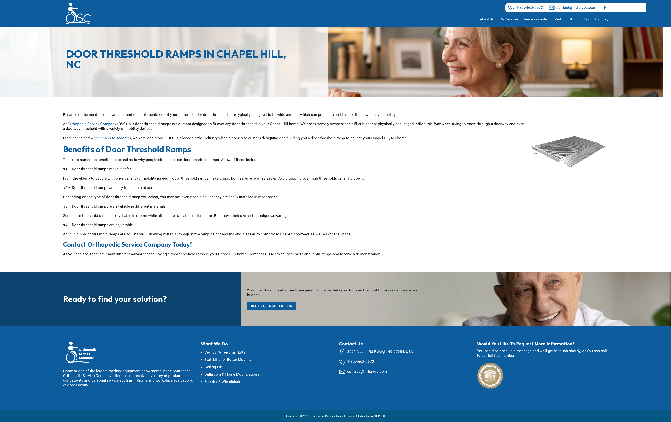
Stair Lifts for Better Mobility (227, 360)
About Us (486, 19)
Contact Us (591, 19)
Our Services (508, 19)
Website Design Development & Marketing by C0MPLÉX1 (355, 416)
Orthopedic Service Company (92, 124)
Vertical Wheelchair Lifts (224, 352)
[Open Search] (606, 19)
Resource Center (536, 19)
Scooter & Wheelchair (222, 382)
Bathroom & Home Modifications (231, 374)
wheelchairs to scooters (111, 138)
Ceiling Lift (213, 367)
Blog (573, 19)
